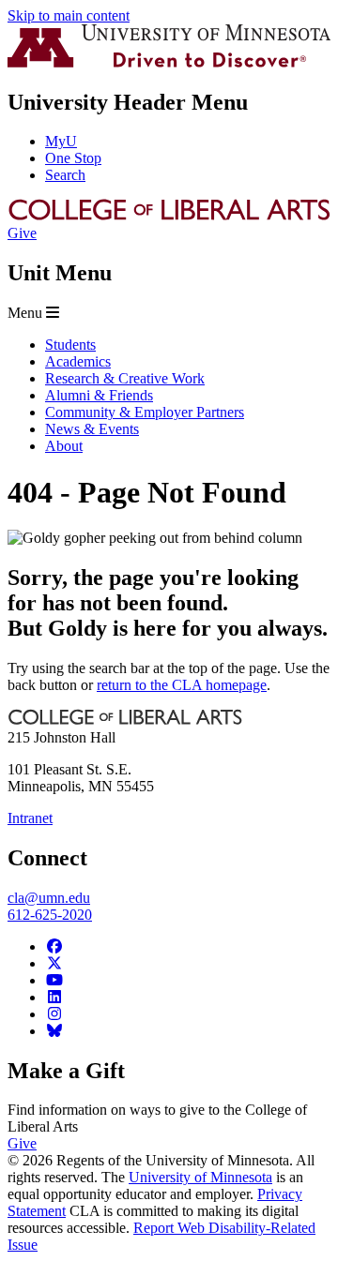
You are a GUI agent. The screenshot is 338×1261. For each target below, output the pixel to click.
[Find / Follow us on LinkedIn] (54, 997)
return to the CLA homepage (182, 685)
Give (22, 233)
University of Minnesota (200, 1177)
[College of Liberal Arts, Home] (169, 216)
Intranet (30, 818)
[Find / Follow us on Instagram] (54, 1014)
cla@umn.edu (49, 898)
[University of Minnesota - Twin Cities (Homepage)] (169, 62)
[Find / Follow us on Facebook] (54, 946)
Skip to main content (69, 15)
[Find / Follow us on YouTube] (54, 980)
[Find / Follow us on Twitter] (54, 963)
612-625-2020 (50, 915)
